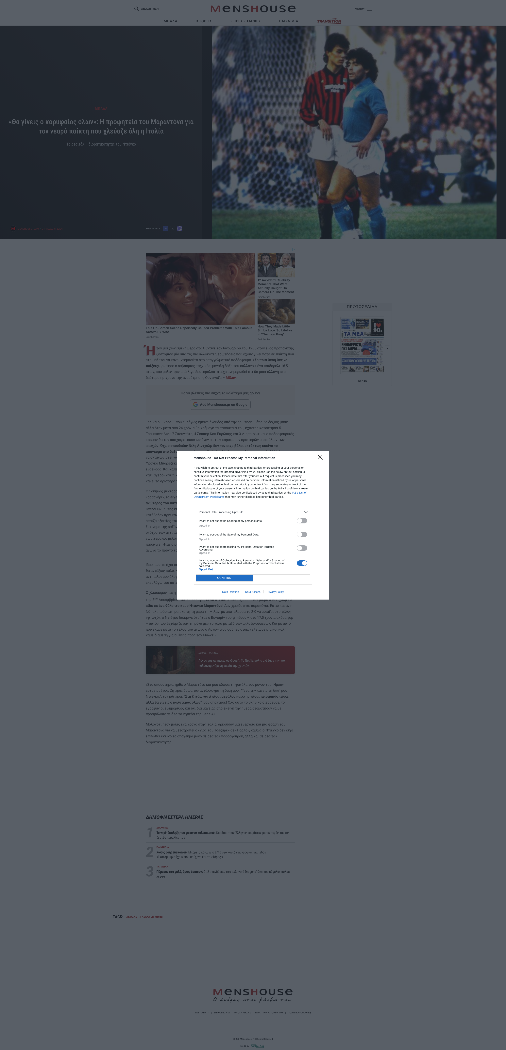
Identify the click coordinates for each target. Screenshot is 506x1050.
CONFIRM (224, 577)
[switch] (302, 520)
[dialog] (253, 525)
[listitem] (253, 512)
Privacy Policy (275, 591)
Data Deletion (230, 591)
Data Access (253, 591)
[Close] (321, 458)
